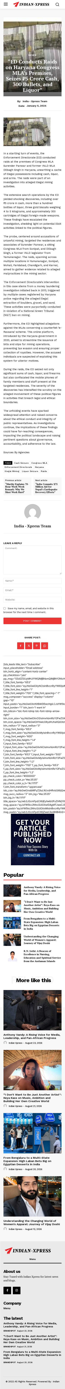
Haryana (39, 467)
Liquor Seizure (30, 471)
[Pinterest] (36, 645)
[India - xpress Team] (32, 512)
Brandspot (9, 1331)
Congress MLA (39, 463)
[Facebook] (20, 645)
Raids (44, 471)
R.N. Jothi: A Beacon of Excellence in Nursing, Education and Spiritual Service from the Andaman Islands (42, 956)
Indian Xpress (15, 1043)
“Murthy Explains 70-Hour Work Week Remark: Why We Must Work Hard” (17, 488)
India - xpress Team (35, 101)
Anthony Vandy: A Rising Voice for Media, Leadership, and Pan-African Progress (42, 890)
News (32, 55)
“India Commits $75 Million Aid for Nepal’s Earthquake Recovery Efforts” (46, 488)
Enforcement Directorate (18, 467)
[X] (28, 645)
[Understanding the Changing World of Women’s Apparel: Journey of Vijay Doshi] (12, 940)
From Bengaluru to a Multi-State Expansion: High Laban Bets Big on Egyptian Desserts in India (41, 923)
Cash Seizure (21, 463)
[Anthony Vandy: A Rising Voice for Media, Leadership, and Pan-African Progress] (12, 890)
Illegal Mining (12, 471)
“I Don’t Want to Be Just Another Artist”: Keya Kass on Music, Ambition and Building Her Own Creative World (41, 906)
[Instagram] (16, 1290)
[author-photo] (5, 1043)
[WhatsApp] (44, 645)
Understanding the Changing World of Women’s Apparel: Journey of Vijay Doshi (41, 940)
